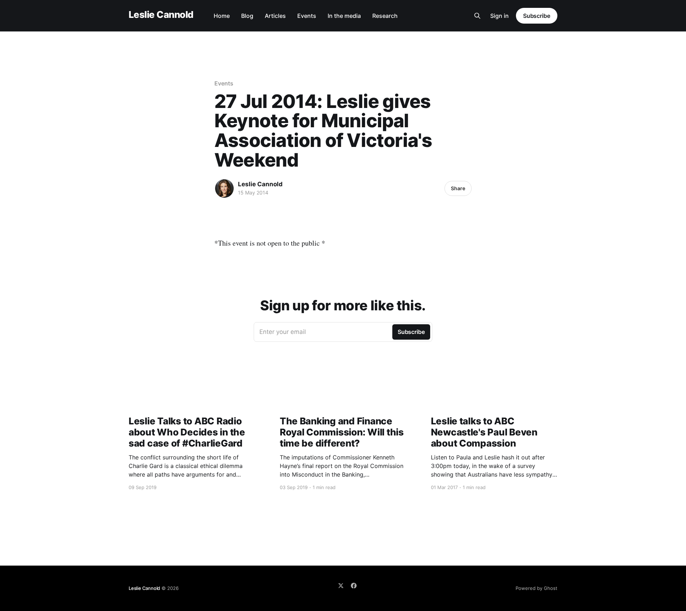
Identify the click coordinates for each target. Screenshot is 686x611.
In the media (344, 15)
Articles (275, 15)
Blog (247, 15)
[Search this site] (477, 15)
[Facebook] (354, 585)
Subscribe (536, 15)
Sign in (499, 15)
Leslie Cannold (161, 15)
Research (385, 15)
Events (306, 15)
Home (222, 15)
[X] (341, 585)
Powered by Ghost (536, 588)
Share (458, 188)
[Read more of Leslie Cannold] (224, 188)
